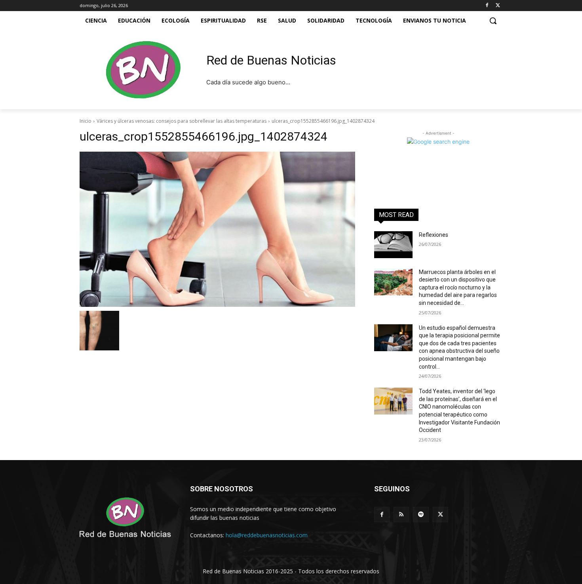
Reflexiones (433, 235)
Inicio (85, 121)
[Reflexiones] (393, 244)
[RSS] (401, 514)
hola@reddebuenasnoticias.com (267, 535)
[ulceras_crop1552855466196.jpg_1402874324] (217, 229)
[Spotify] (420, 514)
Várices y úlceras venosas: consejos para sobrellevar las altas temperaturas (181, 121)
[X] (497, 5)
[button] (492, 20)
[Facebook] (486, 5)
